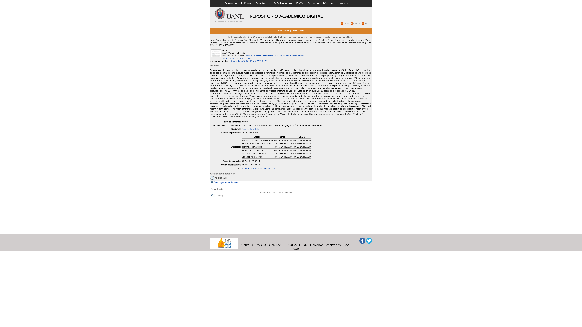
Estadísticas (263, 3)
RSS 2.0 (368, 23)
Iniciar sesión (283, 31)
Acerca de (230, 3)
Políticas (246, 3)
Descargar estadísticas (225, 182)
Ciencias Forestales (250, 129)
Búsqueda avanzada (335, 3)
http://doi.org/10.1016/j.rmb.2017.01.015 (249, 61)
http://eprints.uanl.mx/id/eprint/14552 (259, 168)
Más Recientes (283, 3)
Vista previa (245, 58)
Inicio (217, 3)
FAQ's (299, 3)
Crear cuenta (298, 31)
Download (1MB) (230, 58)
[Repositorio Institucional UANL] (229, 21)
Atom (347, 23)
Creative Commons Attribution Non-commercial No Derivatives (274, 56)
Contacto (313, 3)
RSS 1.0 (357, 23)
